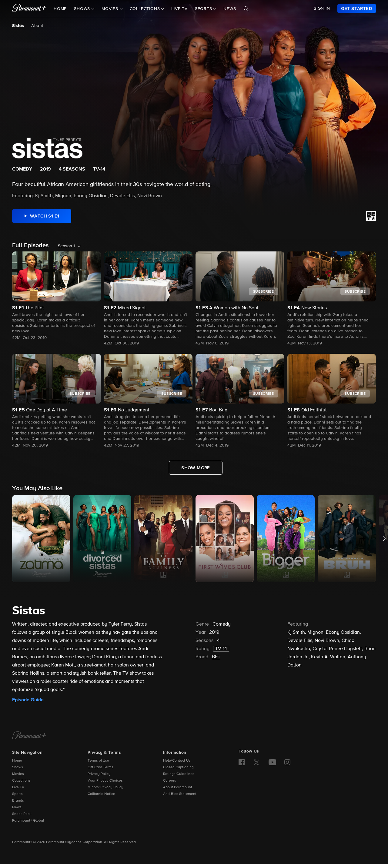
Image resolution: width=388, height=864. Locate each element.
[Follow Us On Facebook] (242, 762)
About (37, 26)
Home (60, 9)
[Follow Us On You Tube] (272, 762)
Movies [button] (111, 9)
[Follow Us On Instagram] (287, 762)
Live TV (179, 9)
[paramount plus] (29, 8)
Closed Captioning (178, 767)
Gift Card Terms (100, 767)
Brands (18, 801)
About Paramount (177, 787)
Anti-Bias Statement (179, 794)
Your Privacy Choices (105, 781)
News (229, 9)
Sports (17, 794)
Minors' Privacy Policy (105, 787)
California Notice (101, 794)
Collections (21, 781)
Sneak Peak (22, 814)
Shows (17, 767)
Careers (169, 781)
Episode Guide (28, 699)
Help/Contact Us (176, 761)
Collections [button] (146, 9)
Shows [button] (83, 9)
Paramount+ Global (28, 820)
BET (216, 657)
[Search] (246, 9)
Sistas (18, 26)
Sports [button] (204, 9)
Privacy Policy (99, 774)
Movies (18, 774)
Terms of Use (98, 761)
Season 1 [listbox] (66, 246)
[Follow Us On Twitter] (256, 762)
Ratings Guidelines (178, 774)
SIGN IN (322, 8)
